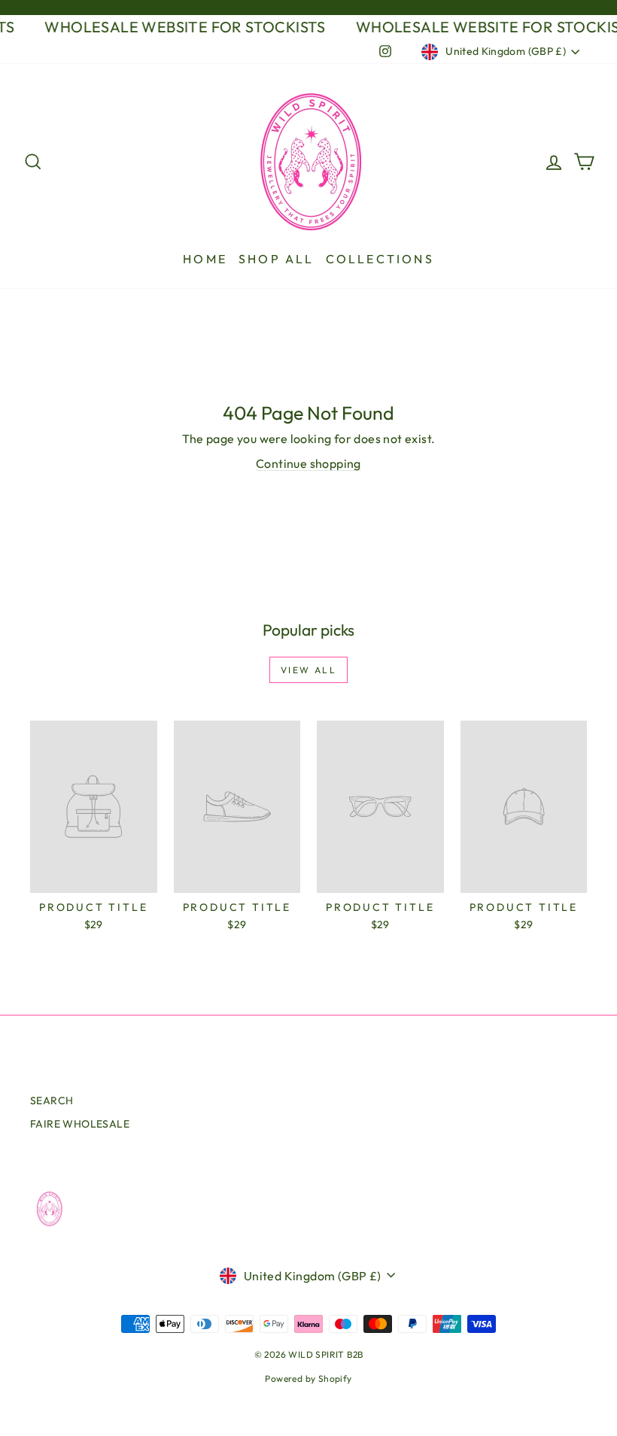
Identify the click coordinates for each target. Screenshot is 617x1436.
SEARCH (51, 1100)
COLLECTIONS (380, 258)
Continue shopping (308, 463)
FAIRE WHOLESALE (79, 1124)
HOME (205, 258)
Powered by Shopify (308, 1378)
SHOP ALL (277, 258)
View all (308, 669)
